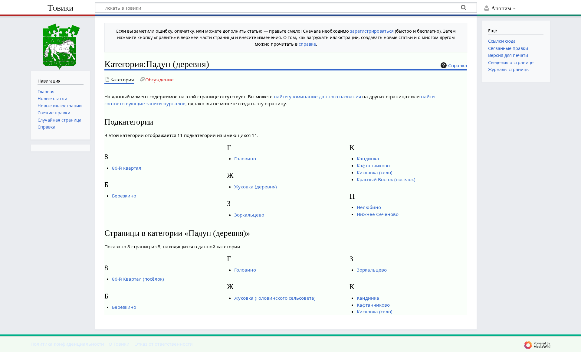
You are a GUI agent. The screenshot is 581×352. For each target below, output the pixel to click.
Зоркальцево (249, 215)
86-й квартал (126, 168)
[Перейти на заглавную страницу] (60, 42)
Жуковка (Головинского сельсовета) (275, 298)
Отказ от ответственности (163, 344)
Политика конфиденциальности (67, 344)
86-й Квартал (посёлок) (138, 279)
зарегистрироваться (372, 31)
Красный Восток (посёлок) (386, 179)
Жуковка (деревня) (255, 187)
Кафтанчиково (373, 165)
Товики (60, 7)
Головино (245, 158)
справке (307, 44)
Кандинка (368, 158)
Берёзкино (124, 196)
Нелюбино (369, 207)
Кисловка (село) (374, 172)
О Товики (119, 344)
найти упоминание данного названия (317, 96)
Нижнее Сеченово (378, 214)
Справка (457, 65)
